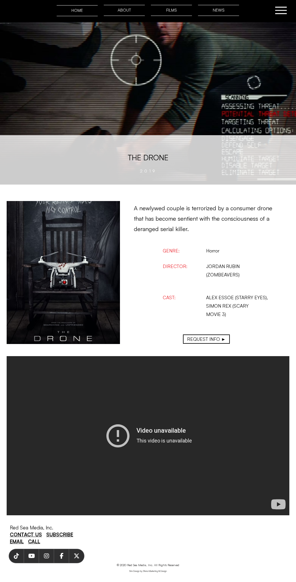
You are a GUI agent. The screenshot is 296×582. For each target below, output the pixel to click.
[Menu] (281, 10)
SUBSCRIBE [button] (59, 534)
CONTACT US (26, 534)
